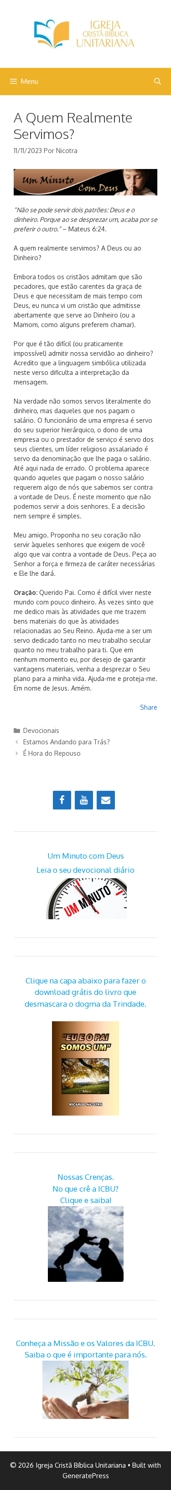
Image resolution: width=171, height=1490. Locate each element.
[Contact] (106, 800)
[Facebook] (62, 800)
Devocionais (41, 730)
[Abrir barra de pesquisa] (157, 81)
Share (148, 707)
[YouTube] (84, 800)
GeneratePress (85, 1475)
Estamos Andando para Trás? (66, 742)
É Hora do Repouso (52, 753)
